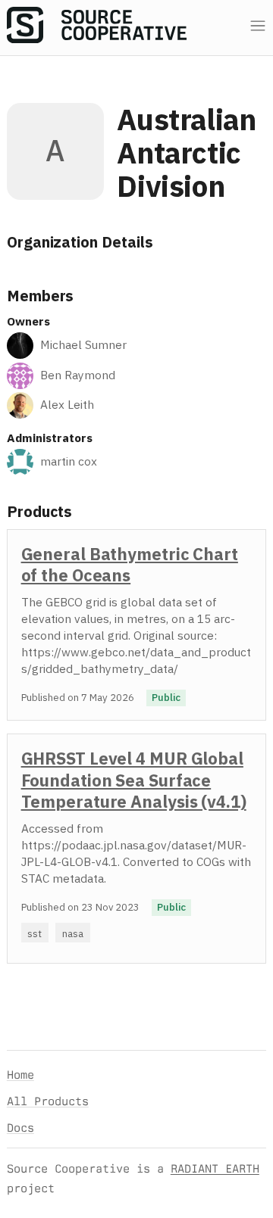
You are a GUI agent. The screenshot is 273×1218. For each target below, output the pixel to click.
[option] (136, 625)
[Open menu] (258, 26)
